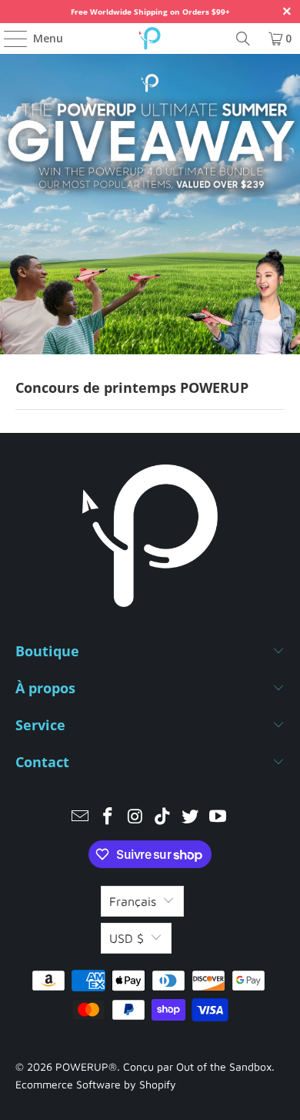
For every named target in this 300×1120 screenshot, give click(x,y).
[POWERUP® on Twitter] (190, 817)
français (132, 901)
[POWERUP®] (150, 38)
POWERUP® (86, 1066)
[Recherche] (243, 38)
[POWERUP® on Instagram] (135, 817)
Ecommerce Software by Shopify (95, 1084)
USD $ (126, 938)
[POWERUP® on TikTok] (163, 817)
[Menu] (8, 38)
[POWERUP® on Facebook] (108, 817)
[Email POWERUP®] (80, 817)
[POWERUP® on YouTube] (217, 817)
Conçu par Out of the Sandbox (197, 1066)
